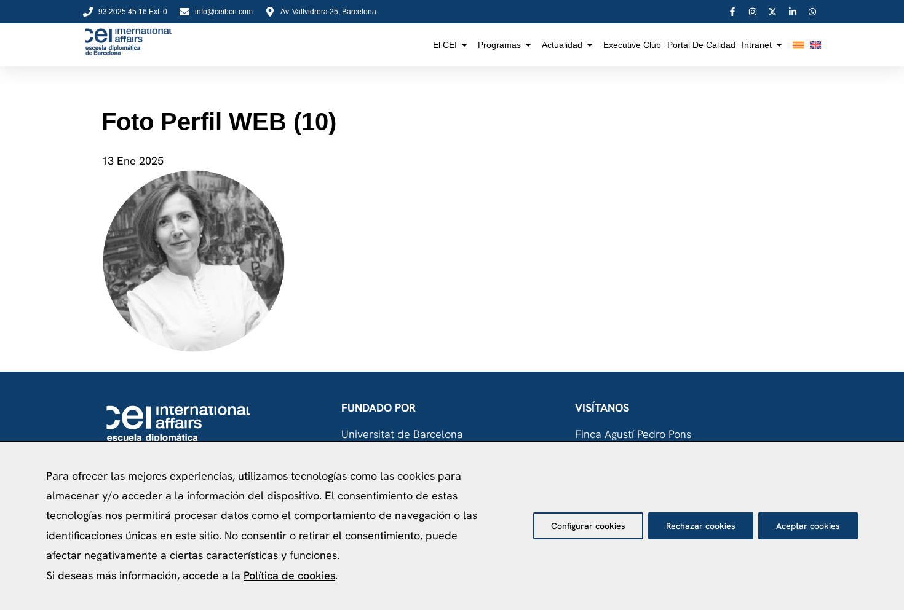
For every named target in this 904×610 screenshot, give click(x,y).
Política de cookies (289, 575)
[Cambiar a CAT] (798, 45)
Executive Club (632, 45)
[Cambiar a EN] (815, 45)
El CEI (445, 45)
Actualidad (562, 45)
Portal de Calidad (701, 45)
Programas (499, 45)
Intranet (757, 45)
